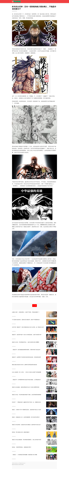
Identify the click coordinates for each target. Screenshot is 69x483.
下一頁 (34, 305)
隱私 (21, 464)
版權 (22, 464)
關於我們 (13, 464)
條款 (19, 464)
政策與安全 (17, 464)
